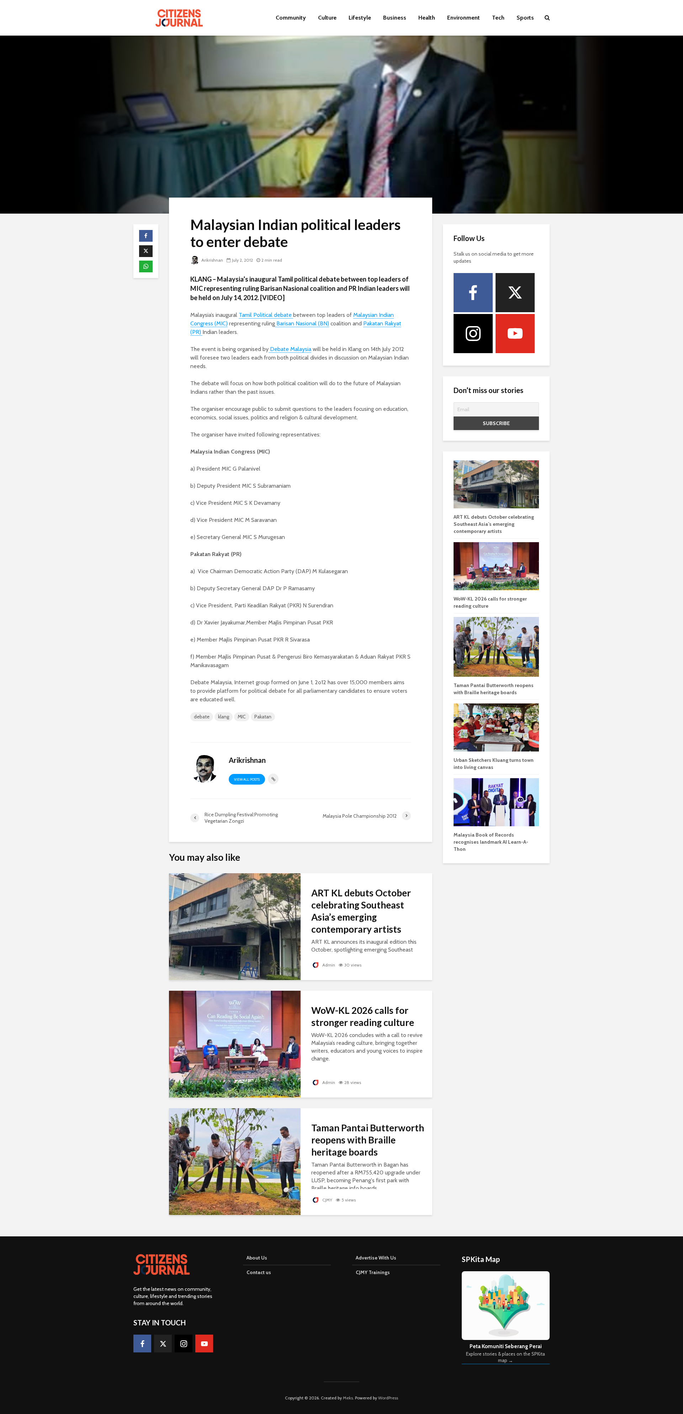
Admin (328, 965)
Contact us (259, 1272)
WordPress (388, 1397)
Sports (525, 17)
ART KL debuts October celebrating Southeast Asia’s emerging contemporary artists (361, 911)
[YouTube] (515, 333)
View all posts (247, 779)
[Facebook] (473, 292)
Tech (498, 17)
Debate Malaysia (290, 349)
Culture (327, 17)
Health (426, 17)
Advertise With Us (376, 1258)
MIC (242, 716)
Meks (348, 1397)
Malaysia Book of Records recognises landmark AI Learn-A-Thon (491, 842)
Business (394, 17)
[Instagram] (473, 333)
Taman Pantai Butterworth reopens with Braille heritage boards (367, 1140)
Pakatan (262, 716)
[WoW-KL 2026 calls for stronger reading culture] (235, 1043)
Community (291, 17)
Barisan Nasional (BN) (302, 323)
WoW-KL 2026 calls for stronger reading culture (362, 1016)
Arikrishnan (211, 260)
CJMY (326, 1200)
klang (223, 716)
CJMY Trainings (373, 1272)
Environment (463, 17)
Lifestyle (360, 17)
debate (202, 716)
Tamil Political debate (266, 314)
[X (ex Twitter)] (515, 292)
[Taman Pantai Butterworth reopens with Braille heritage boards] (235, 1161)
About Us (257, 1258)
